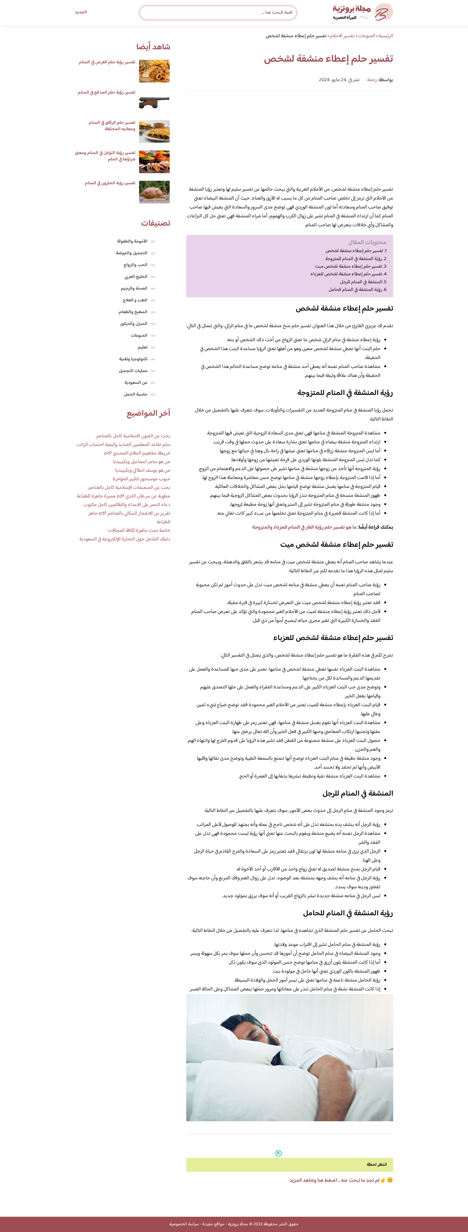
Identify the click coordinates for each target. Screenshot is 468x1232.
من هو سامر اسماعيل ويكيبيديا (141, 462)
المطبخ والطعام (133, 312)
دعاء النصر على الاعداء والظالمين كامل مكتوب (126, 505)
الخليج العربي (135, 277)
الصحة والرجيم (134, 288)
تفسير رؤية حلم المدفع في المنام (106, 92)
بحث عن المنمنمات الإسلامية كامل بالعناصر (129, 487)
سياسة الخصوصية (184, 1224)
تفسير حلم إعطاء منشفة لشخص (354, 251)
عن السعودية (135, 383)
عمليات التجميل (133, 371)
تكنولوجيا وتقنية (133, 359)
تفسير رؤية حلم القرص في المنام (107, 62)
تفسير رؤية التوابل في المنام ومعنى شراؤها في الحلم (105, 156)
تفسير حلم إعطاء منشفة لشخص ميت (348, 267)
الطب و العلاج (135, 300)
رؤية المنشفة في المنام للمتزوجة (353, 259)
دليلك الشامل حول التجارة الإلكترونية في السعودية (124, 539)
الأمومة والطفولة (132, 241)
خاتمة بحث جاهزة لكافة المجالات (139, 530)
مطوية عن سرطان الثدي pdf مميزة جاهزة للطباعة (123, 496)
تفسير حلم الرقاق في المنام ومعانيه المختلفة (112, 126)
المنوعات (139, 336)
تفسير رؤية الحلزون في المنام (110, 183)
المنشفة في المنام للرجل (361, 282)
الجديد (81, 12)
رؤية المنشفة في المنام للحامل (355, 290)
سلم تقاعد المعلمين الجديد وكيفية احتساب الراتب (123, 444)
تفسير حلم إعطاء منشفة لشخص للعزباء (346, 274)
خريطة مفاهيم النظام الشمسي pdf (137, 453)
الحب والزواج (135, 265)
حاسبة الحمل (135, 394)
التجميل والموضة (131, 253)
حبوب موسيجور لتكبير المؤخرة (141, 479)
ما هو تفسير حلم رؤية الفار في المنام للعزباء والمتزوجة (304, 527)
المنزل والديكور (133, 324)
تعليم (142, 347)
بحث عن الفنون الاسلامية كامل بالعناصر (133, 436)
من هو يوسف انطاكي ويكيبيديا (142, 470)
